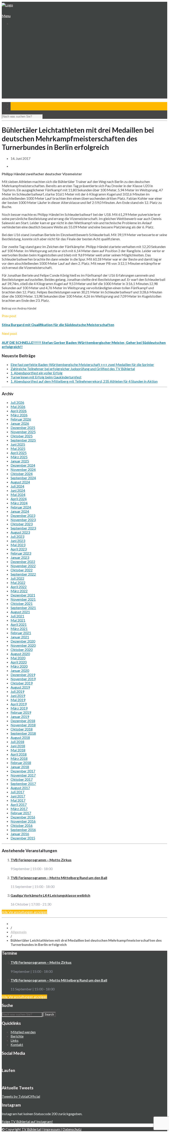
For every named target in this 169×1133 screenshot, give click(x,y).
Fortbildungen (24, 86)
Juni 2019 (18, 695)
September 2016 (23, 829)
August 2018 (20, 737)
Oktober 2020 (22, 649)
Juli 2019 (17, 691)
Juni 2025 (18, 444)
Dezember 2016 (23, 817)
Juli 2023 (17, 536)
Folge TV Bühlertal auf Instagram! (27, 1121)
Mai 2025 (18, 448)
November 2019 (23, 679)
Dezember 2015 (23, 838)
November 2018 (23, 725)
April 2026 (19, 411)
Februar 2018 (21, 762)
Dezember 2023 (23, 515)
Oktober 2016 (22, 825)
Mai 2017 (18, 800)
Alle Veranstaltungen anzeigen (24, 912)
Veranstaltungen (22, 82)
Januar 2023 (20, 557)
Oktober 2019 (22, 683)
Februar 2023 (21, 553)
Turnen (19, 61)
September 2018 (23, 733)
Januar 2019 (20, 716)
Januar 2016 (20, 834)
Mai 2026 (18, 406)
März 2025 (19, 457)
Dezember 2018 (23, 721)
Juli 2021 (17, 616)
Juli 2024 (17, 486)
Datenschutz (72, 1129)
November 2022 (23, 566)
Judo (17, 73)
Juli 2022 (17, 578)
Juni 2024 (18, 490)
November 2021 (23, 599)
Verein (15, 36)
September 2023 (23, 528)
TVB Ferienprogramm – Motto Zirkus (41, 860)
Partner (16, 94)
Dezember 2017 (23, 771)
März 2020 (19, 666)
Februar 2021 (21, 633)
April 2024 (19, 499)
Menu (6, 16)
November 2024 (23, 469)
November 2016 (23, 821)
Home (15, 32)
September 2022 (23, 574)
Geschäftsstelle (25, 40)
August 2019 (20, 687)
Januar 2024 (20, 511)
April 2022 (19, 587)
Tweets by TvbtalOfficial (21, 1096)
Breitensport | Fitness (29, 78)
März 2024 (19, 503)
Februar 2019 (21, 712)
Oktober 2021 (22, 603)
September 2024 (23, 478)
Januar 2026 (20, 423)
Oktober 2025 (22, 436)
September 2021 (23, 608)
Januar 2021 (20, 637)
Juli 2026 (17, 402)
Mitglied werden (23, 1032)
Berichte (17, 1036)
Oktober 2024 (22, 473)
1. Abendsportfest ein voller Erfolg (36, 373)
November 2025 (23, 432)
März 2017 (19, 809)
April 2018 (19, 754)
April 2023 (19, 549)
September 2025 (23, 440)
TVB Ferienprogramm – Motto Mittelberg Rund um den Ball (59, 878)
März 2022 (19, 591)
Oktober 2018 (22, 729)
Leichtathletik (23, 65)
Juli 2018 (17, 742)
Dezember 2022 (23, 561)
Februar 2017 (21, 813)
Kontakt (16, 99)
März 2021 (19, 628)
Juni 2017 (18, 796)
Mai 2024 (18, 494)
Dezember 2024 (23, 465)
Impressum (52, 1129)
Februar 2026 (21, 419)
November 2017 (23, 775)
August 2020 (20, 654)
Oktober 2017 (22, 779)
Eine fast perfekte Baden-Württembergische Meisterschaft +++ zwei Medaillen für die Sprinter (82, 364)
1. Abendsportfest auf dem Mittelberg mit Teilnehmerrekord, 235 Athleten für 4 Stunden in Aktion (84, 381)
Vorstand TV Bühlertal (30, 44)
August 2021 (20, 612)
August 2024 (20, 482)
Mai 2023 (18, 545)
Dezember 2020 (23, 641)
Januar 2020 (20, 670)
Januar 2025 (20, 461)
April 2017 (19, 804)
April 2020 (19, 662)
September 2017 (23, 783)
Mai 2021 (18, 620)
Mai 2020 (18, 658)
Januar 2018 (20, 767)
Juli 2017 (17, 792)
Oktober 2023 (22, 524)
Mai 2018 (18, 750)
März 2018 (19, 758)
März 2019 (19, 708)
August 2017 (20, 788)
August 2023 (20, 532)
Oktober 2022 (22, 570)
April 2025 (19, 453)
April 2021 (19, 624)
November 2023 (23, 520)
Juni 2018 (18, 746)
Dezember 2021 (23, 595)
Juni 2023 (18, 541)
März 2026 (19, 415)
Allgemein (19, 932)
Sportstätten (23, 52)
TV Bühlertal (31, 1129)
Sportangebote (21, 57)
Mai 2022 (18, 582)
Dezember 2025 (23, 427)
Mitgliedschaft (24, 48)
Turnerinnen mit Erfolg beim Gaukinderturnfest (46, 377)
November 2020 (23, 645)
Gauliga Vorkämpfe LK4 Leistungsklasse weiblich (50, 895)
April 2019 (19, 704)
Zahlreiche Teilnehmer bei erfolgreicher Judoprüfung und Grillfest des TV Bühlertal (73, 369)
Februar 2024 (21, 507)
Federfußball (23, 69)
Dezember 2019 (23, 675)
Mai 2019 (18, 700)
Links (14, 1040)
